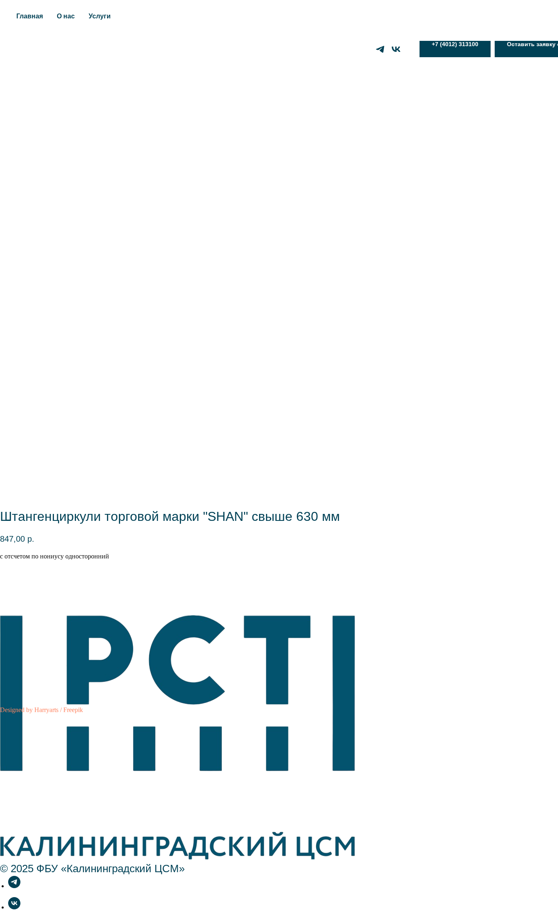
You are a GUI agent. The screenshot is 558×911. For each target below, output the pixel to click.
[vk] (396, 49)
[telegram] (380, 49)
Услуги (100, 16)
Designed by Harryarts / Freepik (41, 709)
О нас (66, 16)
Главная (29, 16)
